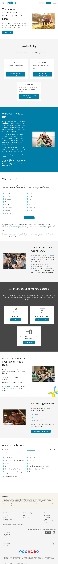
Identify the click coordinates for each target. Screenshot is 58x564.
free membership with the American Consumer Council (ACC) (29, 226)
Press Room (47, 517)
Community (5, 515)
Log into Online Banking (40, 431)
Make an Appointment (8, 532)
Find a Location (42, 320)
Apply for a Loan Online (9, 386)
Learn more (29, 342)
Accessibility (47, 515)
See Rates (16, 320)
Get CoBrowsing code (52, 544)
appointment (31, 450)
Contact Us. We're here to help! (29, 96)
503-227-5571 (20, 452)
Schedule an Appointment (42, 74)
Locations (5, 537)
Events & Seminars (7, 519)
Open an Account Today (15, 74)
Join (48, 3)
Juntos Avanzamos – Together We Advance (13, 524)
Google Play (26, 517)
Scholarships (6, 521)
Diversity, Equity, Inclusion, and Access (12, 522)
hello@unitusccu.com (8, 536)
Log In (41, 3)
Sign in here (5, 377)
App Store (25, 515)
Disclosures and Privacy (49, 521)
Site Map (46, 522)
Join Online (7, 32)
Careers (4, 517)
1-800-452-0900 (6, 534)
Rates (45, 519)
